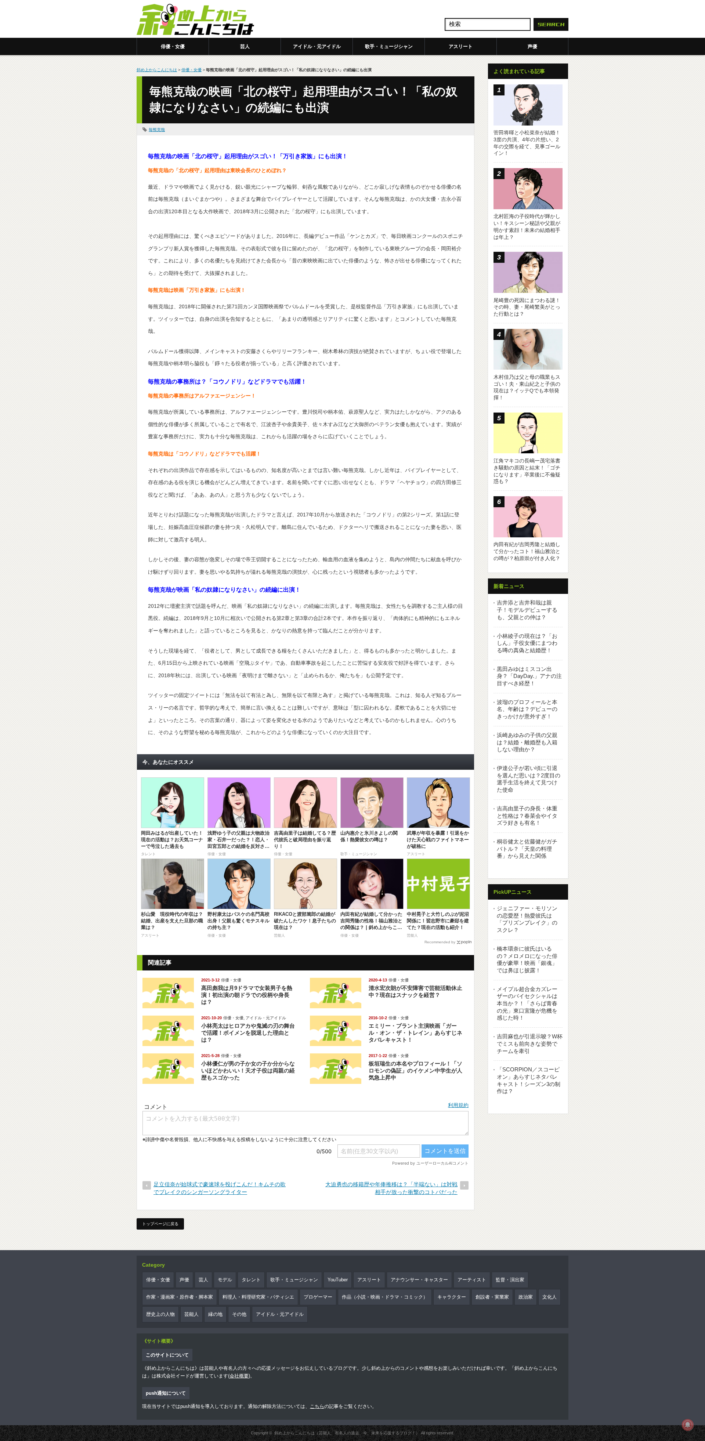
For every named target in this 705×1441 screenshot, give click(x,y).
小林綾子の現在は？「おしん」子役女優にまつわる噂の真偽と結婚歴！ (527, 643)
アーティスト (472, 1279)
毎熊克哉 (157, 129)
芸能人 (191, 1314)
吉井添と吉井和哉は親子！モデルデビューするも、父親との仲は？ (527, 609)
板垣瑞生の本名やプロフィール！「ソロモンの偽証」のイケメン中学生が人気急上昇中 (415, 1070)
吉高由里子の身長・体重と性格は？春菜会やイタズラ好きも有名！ (527, 815)
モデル (225, 1279)
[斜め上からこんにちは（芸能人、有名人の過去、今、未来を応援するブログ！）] (195, 20)
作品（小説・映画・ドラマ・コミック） (385, 1297)
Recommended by (439, 942)
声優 (532, 46)
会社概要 (239, 1376)
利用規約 (458, 1105)
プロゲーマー (318, 1297)
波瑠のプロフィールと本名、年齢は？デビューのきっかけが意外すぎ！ (527, 709)
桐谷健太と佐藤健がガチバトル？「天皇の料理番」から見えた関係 (527, 848)
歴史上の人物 (160, 1314)
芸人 (245, 46)
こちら (317, 1406)
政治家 (525, 1297)
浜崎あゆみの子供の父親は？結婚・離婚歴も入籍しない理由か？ (527, 742)
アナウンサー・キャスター (419, 1279)
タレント (251, 1279)
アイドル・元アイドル (317, 46)
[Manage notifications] (688, 1425)
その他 (239, 1314)
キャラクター (451, 1297)
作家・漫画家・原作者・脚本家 (179, 1297)
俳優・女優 (173, 46)
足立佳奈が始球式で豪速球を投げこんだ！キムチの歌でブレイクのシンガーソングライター (219, 1188)
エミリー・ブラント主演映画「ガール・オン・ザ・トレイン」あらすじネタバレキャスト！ (415, 1033)
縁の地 (215, 1314)
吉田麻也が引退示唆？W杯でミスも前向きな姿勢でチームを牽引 (530, 1043)
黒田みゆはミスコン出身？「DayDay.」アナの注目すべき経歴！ (529, 676)
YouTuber (338, 1279)
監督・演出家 (510, 1279)
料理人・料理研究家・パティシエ (258, 1297)
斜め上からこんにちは (157, 70)
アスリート (461, 46)
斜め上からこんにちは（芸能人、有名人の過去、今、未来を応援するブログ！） (347, 1433)
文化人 (549, 1297)
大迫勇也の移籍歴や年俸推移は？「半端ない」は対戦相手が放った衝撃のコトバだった (391, 1188)
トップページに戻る (160, 1224)
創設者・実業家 (492, 1297)
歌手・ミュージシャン (389, 46)
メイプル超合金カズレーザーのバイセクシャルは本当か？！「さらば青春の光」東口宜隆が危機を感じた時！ (527, 1003)
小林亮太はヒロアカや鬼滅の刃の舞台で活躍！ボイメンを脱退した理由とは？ (248, 1033)
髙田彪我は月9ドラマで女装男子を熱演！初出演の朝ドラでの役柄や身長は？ (246, 995)
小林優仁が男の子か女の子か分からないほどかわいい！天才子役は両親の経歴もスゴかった (248, 1070)
